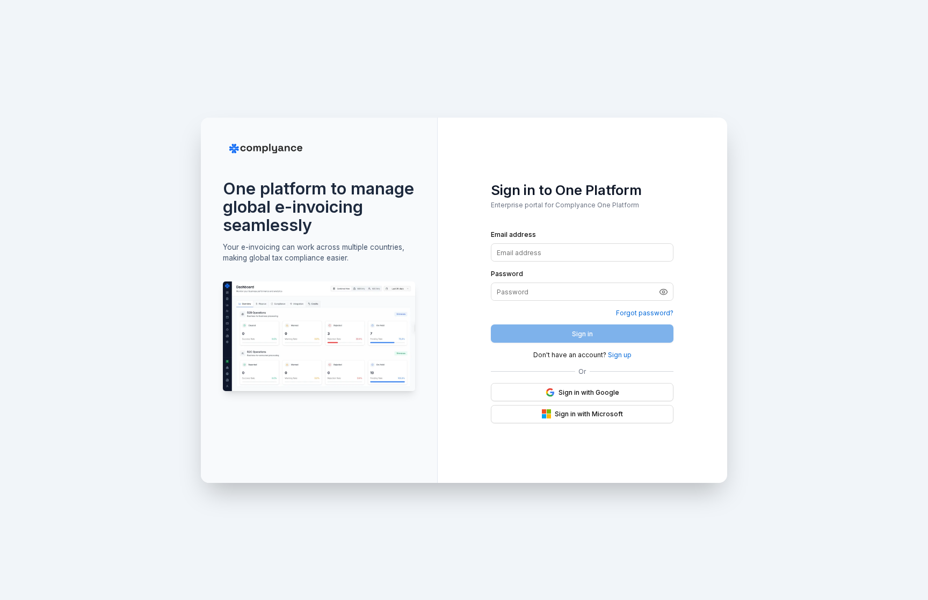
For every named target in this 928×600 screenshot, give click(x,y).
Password (507, 274)
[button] (666, 292)
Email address (513, 234)
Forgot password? (644, 313)
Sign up (620, 355)
